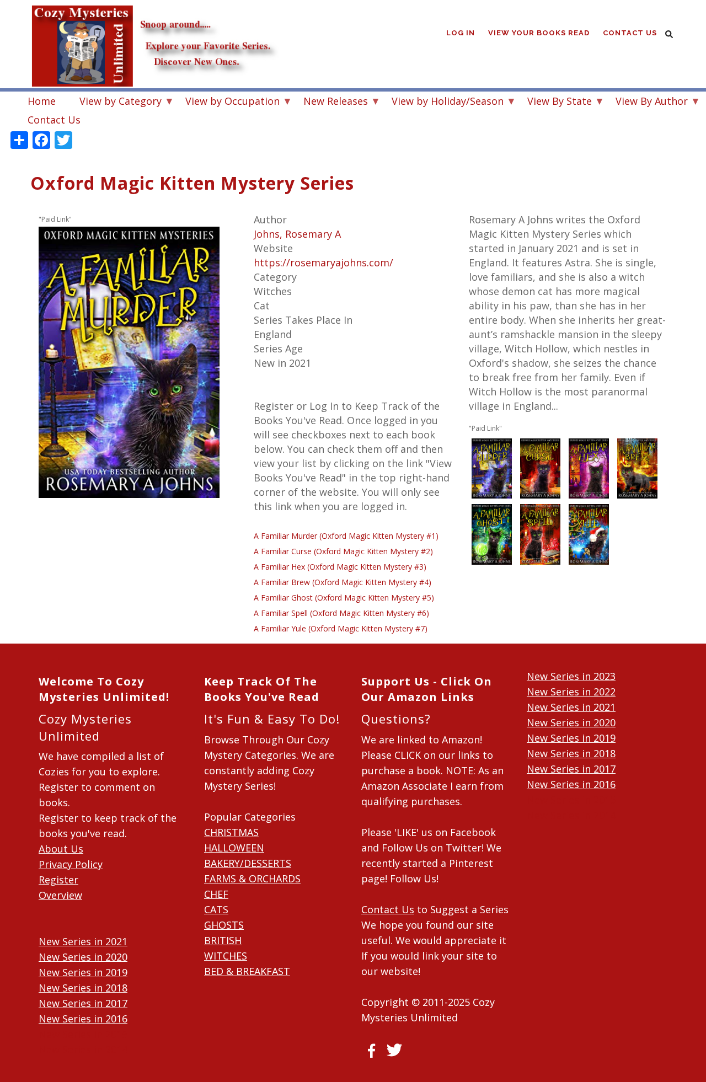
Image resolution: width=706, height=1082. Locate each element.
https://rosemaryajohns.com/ (323, 262)
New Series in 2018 (83, 987)
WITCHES (225, 955)
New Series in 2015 (83, 1034)
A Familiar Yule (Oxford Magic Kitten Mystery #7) (340, 628)
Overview (60, 895)
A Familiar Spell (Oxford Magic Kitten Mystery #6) (341, 613)
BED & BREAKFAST (247, 971)
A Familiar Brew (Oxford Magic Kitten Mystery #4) (342, 582)
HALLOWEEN (234, 847)
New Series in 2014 (83, 1049)
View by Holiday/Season (442, 102)
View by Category (115, 102)
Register (58, 879)
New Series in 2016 (83, 1018)
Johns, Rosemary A (297, 233)
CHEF (216, 894)
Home (42, 101)
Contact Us (630, 33)
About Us (61, 848)
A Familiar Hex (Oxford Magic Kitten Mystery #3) (340, 566)
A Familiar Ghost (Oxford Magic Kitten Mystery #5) (344, 597)
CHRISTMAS (231, 832)
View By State (554, 102)
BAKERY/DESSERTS (247, 863)
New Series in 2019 (83, 972)
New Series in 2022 (571, 691)
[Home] (154, 22)
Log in (460, 33)
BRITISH (223, 940)
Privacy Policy (71, 864)
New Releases (330, 102)
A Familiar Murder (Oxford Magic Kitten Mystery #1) (346, 536)
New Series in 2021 (83, 941)
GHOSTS (224, 924)
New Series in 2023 (571, 676)
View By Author (646, 102)
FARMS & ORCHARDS (252, 878)
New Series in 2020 (83, 956)
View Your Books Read (539, 33)
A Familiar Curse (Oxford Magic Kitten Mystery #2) (343, 551)
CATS (216, 909)
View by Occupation (227, 102)
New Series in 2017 (83, 1003)
